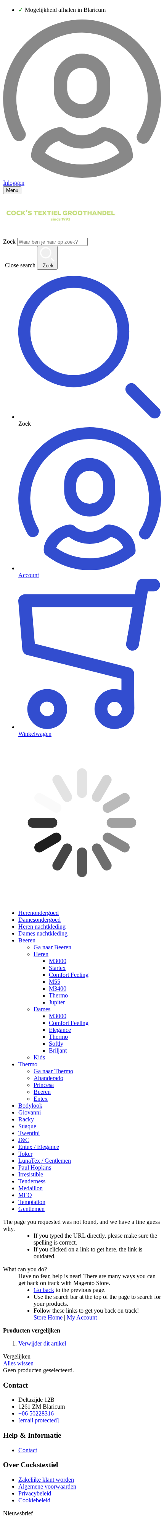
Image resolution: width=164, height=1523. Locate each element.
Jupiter (57, 1002)
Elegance (60, 1030)
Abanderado (48, 1078)
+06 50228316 (36, 1413)
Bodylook (30, 1105)
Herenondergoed (38, 913)
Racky (26, 1119)
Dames (42, 1009)
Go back (44, 1290)
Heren (41, 954)
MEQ (25, 1195)
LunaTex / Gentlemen (44, 1160)
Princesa (44, 1085)
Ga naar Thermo (53, 1071)
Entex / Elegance (38, 1147)
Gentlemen (31, 1209)
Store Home (48, 1317)
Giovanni (29, 1112)
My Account (82, 1317)
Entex (41, 1098)
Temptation (31, 1202)
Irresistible (30, 1174)
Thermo (58, 995)
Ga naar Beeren (52, 947)
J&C (23, 1140)
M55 (54, 981)
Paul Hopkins (34, 1167)
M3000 (57, 961)
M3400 (57, 988)
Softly (56, 1043)
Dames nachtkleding (43, 933)
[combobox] (52, 242)
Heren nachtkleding (42, 926)
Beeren (26, 940)
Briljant (58, 1050)
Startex (57, 968)
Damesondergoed (39, 919)
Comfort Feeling (68, 974)
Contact (27, 1450)
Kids (39, 1057)
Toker (25, 1153)
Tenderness (31, 1181)
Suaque (27, 1126)
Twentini (29, 1133)
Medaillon (30, 1188)
